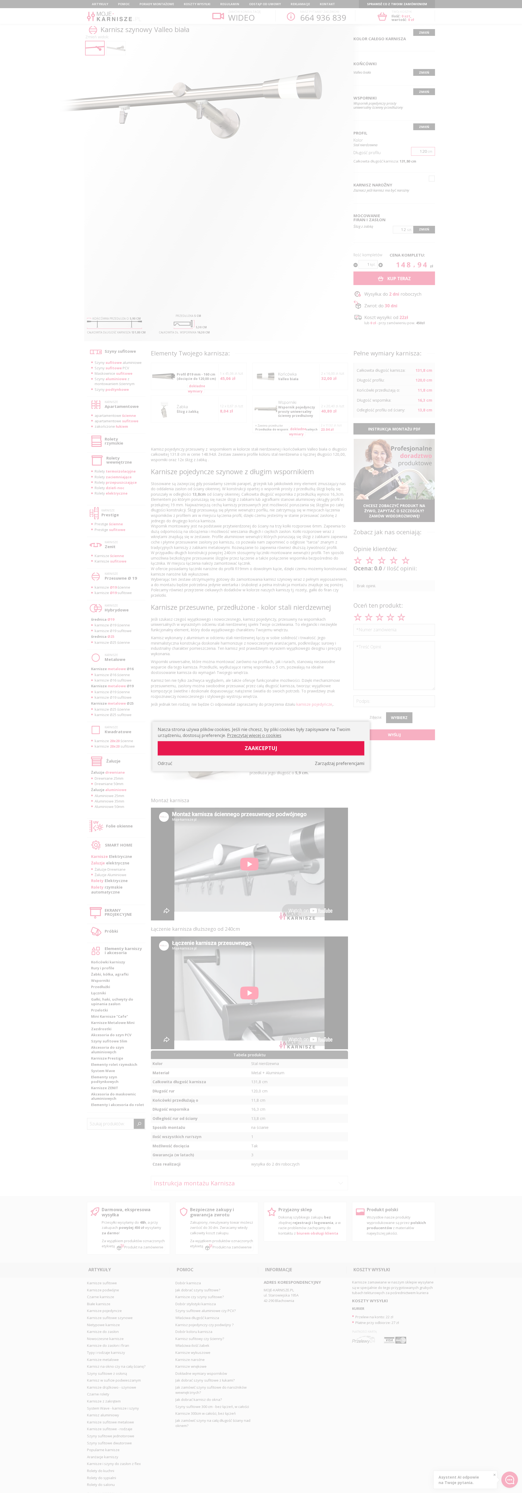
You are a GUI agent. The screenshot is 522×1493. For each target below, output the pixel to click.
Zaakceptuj (261, 748)
